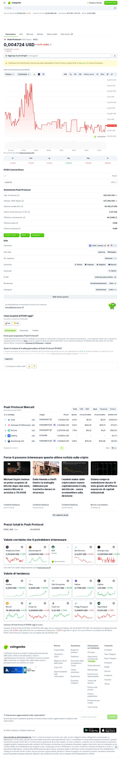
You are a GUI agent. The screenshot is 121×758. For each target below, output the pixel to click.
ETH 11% (77, 13)
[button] (101, 252)
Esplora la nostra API (26, 153)
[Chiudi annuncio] (68, 547)
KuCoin (48, 343)
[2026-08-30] (107, 74)
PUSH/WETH (44, 425)
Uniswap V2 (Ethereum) (34, 343)
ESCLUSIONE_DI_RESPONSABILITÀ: (18, 737)
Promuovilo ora (43, 568)
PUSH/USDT (44, 420)
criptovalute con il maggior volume (64, 353)
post (84, 63)
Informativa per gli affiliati (12, 410)
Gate (26, 341)
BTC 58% (70, 13)
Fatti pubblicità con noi (13, 307)
